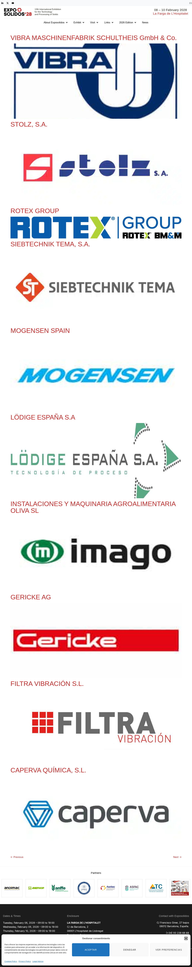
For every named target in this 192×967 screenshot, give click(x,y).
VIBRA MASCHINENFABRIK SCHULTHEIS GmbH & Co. (93, 37)
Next (177, 857)
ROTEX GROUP (34, 210)
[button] (186, 938)
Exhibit (77, 22)
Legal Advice (37, 961)
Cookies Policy (10, 961)
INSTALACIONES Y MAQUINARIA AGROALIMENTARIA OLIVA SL (93, 507)
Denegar (129, 949)
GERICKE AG (30, 597)
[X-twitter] (7, 3)
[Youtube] (12, 3)
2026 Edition (126, 22)
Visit (92, 22)
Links (107, 22)
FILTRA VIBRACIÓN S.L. (47, 683)
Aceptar (91, 949)
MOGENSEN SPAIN (40, 330)
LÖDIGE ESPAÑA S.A (42, 417)
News (145, 22)
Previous (16, 857)
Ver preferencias (169, 949)
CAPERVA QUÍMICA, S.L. (48, 770)
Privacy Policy (25, 961)
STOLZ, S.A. (28, 124)
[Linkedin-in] (2, 3)
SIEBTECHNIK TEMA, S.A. (50, 244)
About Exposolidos (54, 22)
